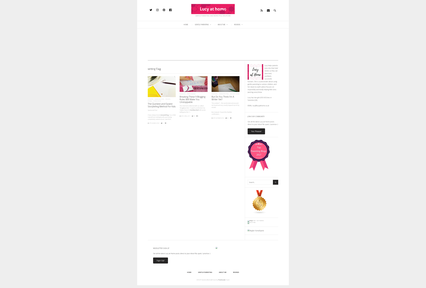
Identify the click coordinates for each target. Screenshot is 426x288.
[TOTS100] (251, 222)
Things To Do (157, 101)
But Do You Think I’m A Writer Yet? (223, 98)
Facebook (173, 10)
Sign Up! (160, 260)
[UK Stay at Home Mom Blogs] (260, 213)
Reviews (237, 25)
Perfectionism (191, 93)
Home (186, 25)
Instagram (159, 10)
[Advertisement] (213, 44)
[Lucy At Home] (213, 9)
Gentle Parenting (202, 25)
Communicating (159, 99)
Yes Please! (256, 131)
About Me (221, 25)
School (150, 101)
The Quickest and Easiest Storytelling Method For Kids (162, 105)
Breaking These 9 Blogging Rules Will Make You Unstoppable (192, 99)
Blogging (183, 93)
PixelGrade (222, 280)
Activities (150, 99)
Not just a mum (234, 93)
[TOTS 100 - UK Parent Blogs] (257, 220)
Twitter (153, 10)
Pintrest (166, 10)
